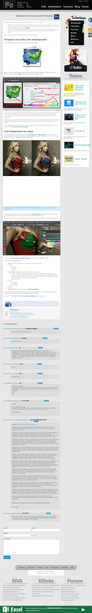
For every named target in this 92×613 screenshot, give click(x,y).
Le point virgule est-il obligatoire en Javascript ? (13, 589)
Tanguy (24, 338)
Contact (39, 567)
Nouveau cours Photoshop (48, 587)
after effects (74, 595)
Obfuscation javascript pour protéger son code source (14, 597)
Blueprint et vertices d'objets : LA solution (70, 597)
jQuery (28, 5)
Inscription (80, 1)
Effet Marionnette (14, 311)
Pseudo (5, 528)
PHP (27, 4)
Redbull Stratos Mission (55, 589)
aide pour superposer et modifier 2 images (70, 593)
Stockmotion (54, 6)
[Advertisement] (19, 190)
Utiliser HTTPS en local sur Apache (10, 595)
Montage (74, 33)
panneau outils (35, 214)
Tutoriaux (68, 6)
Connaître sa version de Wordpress (18, 316)
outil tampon (41, 134)
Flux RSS (64, 567)
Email (34, 528)
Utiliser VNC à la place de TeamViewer (11, 587)
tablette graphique (33, 289)
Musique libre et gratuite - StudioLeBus (51, 585)
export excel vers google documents (20, 258)
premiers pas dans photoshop (20, 126)
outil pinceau (32, 134)
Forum (85, 6)
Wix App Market (45, 589)
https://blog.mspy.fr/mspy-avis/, (41, 517)
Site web (6, 533)
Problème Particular (81, 585)
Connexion (86, 1)
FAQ (43, 6)
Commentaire (7, 538)
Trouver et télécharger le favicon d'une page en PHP (14, 585)
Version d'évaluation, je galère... (67, 599)
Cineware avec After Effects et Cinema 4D (12, 599)
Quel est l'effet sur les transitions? (68, 587)
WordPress (29, 7)
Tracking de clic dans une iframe (81, 103)
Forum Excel (46, 609)
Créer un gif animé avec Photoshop (79, 87)
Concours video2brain (37, 587)
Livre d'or (31, 567)
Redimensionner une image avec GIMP (19, 317)
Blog (77, 6)
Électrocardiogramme (82, 145)
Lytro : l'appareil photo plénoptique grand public (42, 591)
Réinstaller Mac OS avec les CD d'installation (21, 313)
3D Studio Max (20, 7)
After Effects (20, 5)
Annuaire (22, 567)
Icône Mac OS (80, 131)
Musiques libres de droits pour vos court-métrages (42, 595)
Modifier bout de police (66, 595)
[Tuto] (75, 60)
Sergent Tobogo (31, 328)
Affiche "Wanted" (81, 159)
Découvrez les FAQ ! (36, 589)
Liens (47, 567)
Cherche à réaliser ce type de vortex (68, 585)
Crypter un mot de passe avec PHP (80, 117)
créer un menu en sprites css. (29, 296)
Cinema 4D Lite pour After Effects (10, 591)
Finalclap (9, 5)
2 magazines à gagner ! (37, 585)
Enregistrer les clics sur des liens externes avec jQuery (14, 593)
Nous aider (55, 567)
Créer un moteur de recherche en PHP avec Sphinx (22, 314)
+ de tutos (81, 46)
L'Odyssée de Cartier (36, 593)
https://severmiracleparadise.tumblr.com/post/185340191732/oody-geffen (31, 503)
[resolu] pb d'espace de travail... (67, 589)
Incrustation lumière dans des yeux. (68, 591)
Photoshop (19, 4)
